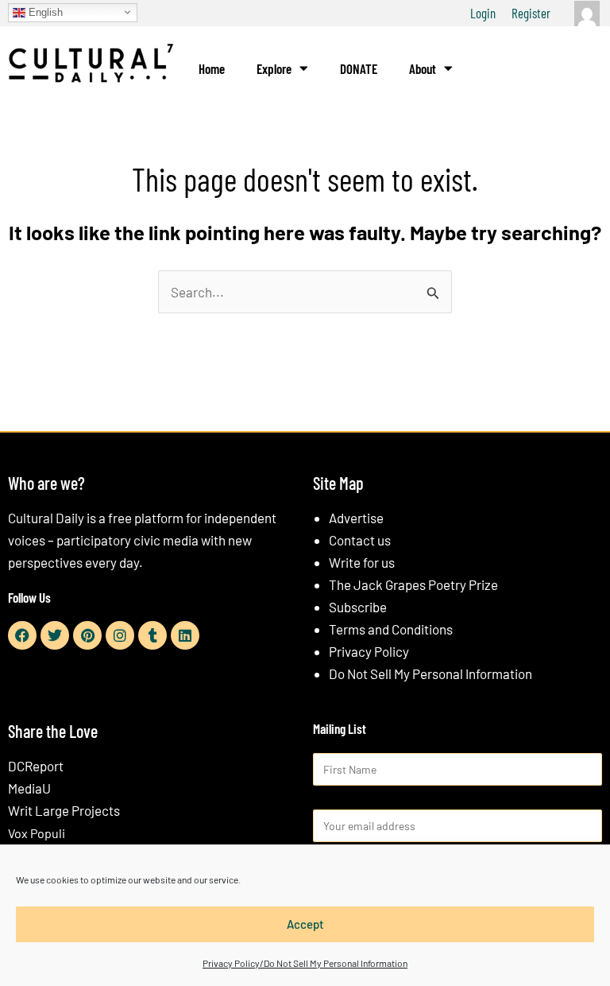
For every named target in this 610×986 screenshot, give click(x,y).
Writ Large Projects (64, 810)
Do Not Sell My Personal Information (430, 673)
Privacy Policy (369, 651)
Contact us (360, 540)
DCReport (36, 766)
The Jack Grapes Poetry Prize (413, 584)
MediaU (29, 788)
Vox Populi (36, 832)
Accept (305, 924)
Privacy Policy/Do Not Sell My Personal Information (305, 963)
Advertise (356, 518)
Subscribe (358, 607)
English (44, 11)
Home (212, 68)
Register (531, 13)
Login (483, 13)
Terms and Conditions (391, 629)
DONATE (358, 68)
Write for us (362, 562)
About (422, 68)
